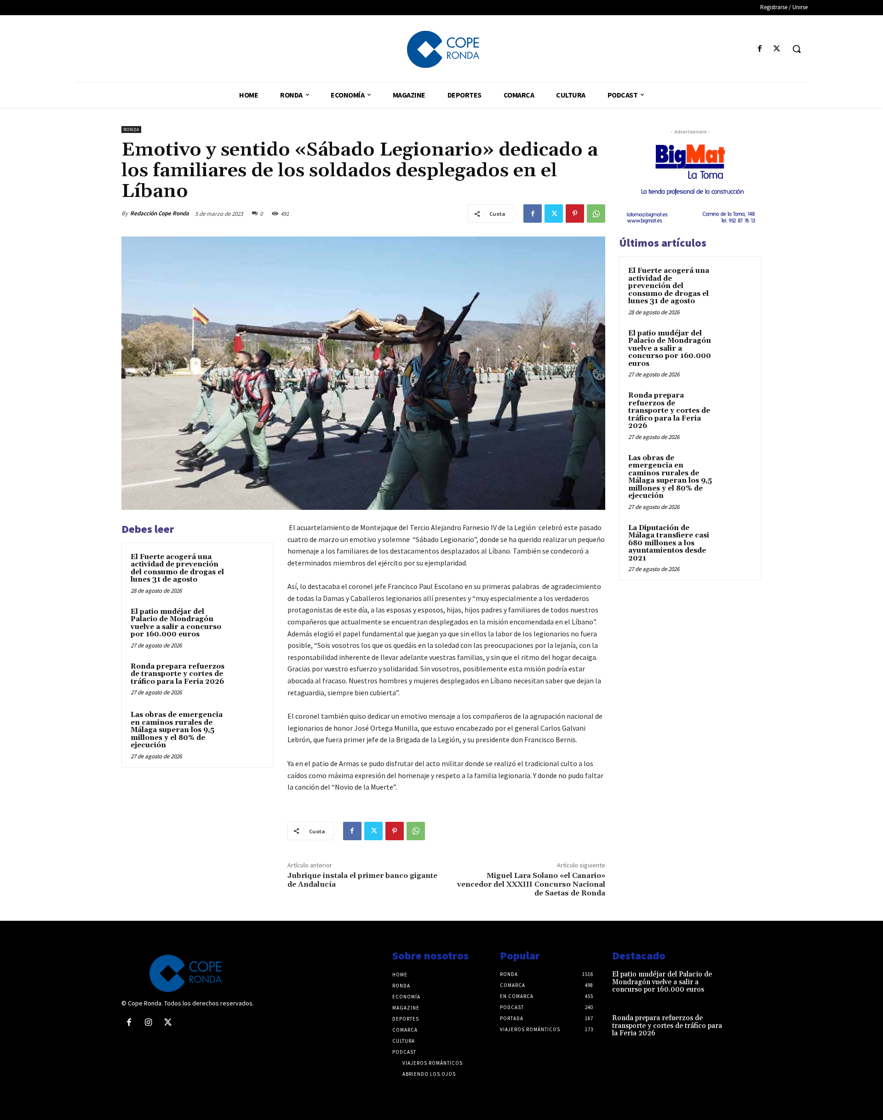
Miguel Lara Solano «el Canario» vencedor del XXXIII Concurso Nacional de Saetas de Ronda (531, 884)
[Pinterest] (575, 213)
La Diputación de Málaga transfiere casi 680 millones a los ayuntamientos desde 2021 (668, 543)
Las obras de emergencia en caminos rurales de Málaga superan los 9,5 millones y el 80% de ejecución (177, 730)
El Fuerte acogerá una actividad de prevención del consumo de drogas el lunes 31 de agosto (177, 568)
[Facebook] (760, 49)
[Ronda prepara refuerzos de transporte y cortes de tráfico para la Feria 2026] (246, 678)
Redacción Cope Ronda (159, 213)
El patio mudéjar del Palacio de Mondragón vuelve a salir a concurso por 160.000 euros (176, 623)
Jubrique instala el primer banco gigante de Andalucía (362, 880)
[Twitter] (777, 49)
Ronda (131, 130)
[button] (797, 49)
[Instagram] (148, 1023)
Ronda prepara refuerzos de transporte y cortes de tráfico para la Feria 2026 (177, 674)
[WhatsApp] (596, 213)
